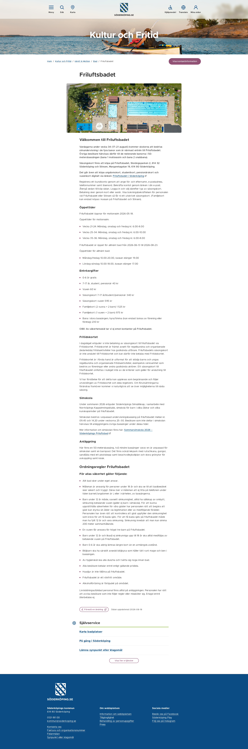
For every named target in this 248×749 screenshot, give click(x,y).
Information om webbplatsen (116, 714)
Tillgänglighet (107, 717)
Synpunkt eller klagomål (60, 737)
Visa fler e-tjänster (124, 661)
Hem (49, 61)
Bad (95, 61)
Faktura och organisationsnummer (66, 730)
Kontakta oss (54, 727)
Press (103, 724)
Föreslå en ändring (93, 609)
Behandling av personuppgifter (117, 721)
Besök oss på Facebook (165, 714)
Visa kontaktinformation (185, 61)
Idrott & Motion (82, 61)
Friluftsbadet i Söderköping (128, 176)
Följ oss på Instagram (163, 721)
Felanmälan (53, 734)
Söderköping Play (162, 717)
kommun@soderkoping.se (61, 721)
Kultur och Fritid (63, 61)
